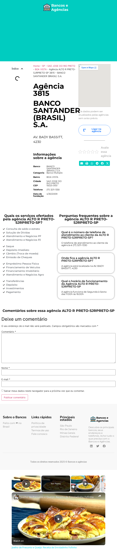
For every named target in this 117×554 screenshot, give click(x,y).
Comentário (8, 332)
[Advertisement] (58, 37)
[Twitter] (98, 446)
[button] (22, 69)
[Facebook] (104, 446)
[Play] (85, 484)
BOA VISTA (41, 69)
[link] (16, 497)
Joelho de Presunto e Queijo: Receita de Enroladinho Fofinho (57, 497)
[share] (99, 495)
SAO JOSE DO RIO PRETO (61, 65)
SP (43, 65)
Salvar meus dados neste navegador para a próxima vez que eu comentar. (44, 391)
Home (36, 65)
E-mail (5, 379)
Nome (5, 368)
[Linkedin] (91, 446)
